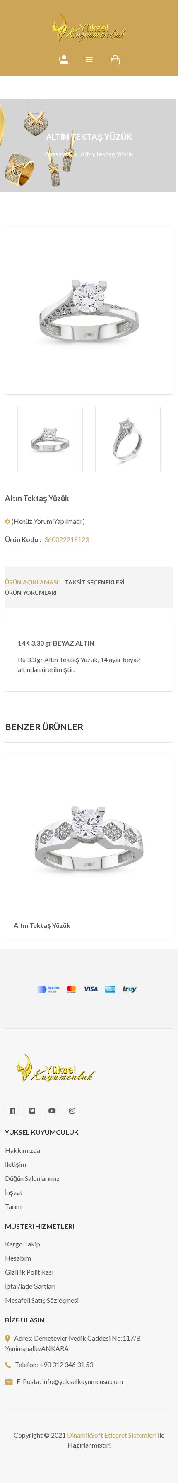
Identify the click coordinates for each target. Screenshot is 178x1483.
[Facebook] (12, 1110)
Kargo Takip (22, 1244)
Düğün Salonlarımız (32, 1178)
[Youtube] (52, 1110)
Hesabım (18, 1258)
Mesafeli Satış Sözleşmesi (42, 1300)
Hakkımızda (22, 1150)
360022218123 (66, 539)
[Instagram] (72, 1110)
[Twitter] (32, 1110)
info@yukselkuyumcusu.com (82, 1381)
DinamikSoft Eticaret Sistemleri (111, 1435)
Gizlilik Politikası (29, 1272)
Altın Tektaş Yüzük (37, 498)
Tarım (13, 1206)
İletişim (15, 1164)
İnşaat (13, 1192)
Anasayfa (57, 154)
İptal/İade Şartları (30, 1286)
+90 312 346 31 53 (66, 1364)
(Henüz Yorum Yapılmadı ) (47, 521)
